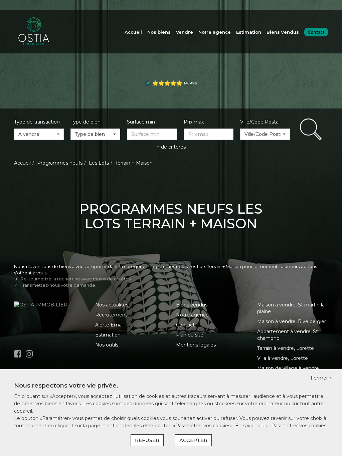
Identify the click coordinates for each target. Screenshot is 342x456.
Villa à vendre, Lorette (282, 358)
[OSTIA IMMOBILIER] (34, 31)
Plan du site (189, 335)
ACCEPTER (193, 440)
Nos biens (159, 32)
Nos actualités (111, 305)
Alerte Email (109, 325)
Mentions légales (196, 345)
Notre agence (214, 32)
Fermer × (321, 378)
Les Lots (99, 163)
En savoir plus (251, 426)
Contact (316, 32)
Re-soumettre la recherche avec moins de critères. (76, 278)
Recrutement (111, 315)
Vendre (184, 32)
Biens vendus (283, 32)
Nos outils (106, 345)
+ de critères (171, 147)
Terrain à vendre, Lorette (285, 348)
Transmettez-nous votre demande (58, 285)
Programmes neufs (59, 163)
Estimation (248, 32)
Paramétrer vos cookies (298, 426)
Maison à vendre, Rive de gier (291, 321)
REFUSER (147, 440)
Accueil (133, 32)
